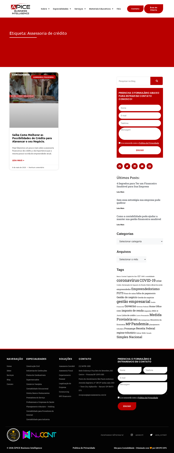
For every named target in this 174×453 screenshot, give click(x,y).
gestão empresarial (133, 301)
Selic (144, 333)
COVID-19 (148, 280)
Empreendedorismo (145, 289)
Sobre (44, 8)
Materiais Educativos (100, 8)
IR (157, 311)
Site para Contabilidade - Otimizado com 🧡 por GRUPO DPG (140, 448)
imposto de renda (133, 310)
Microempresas (144, 320)
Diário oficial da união (154, 285)
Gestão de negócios (146, 297)
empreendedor (124, 289)
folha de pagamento (146, 293)
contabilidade (150, 276)
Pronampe (130, 328)
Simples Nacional (129, 337)
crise (158, 280)
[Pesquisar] (156, 81)
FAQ (119, 8)
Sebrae (138, 333)
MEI (135, 319)
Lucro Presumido (142, 315)
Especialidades (60, 8)
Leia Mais (120, 192)
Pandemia (140, 323)
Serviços (78, 8)
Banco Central (121, 276)
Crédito (119, 285)
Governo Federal (143, 307)
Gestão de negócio (127, 297)
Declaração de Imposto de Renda (134, 285)
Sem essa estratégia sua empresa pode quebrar (138, 201)
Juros (119, 315)
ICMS (119, 311)
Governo (130, 306)
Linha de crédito (129, 315)
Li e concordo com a (140, 143)
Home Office (155, 306)
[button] (120, 166)
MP (128, 324)
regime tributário (126, 332)
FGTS (120, 293)
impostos (147, 311)
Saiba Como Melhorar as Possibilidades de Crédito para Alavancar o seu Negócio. (32, 138)
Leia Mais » (18, 160)
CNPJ (143, 276)
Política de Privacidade (84, 447)
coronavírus (128, 280)
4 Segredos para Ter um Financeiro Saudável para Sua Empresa (137, 185)
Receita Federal (145, 328)
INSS (154, 311)
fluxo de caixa (130, 293)
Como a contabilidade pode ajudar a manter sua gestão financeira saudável (139, 218)
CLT (139, 276)
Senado (148, 333)
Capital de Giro (132, 276)
